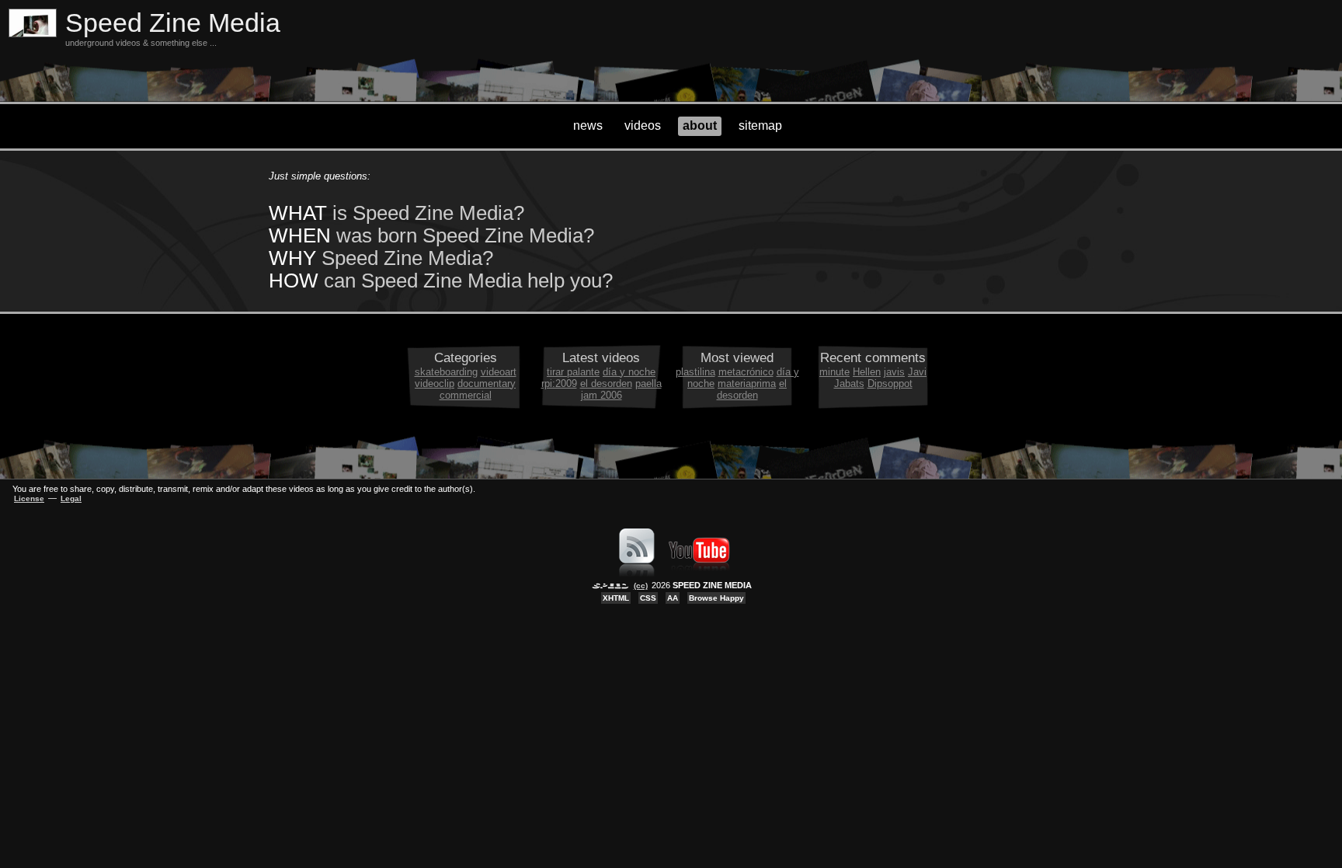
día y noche (629, 372)
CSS (648, 598)
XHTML (616, 598)
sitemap (760, 125)
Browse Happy (716, 598)
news (588, 125)
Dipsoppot (890, 383)
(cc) (641, 585)
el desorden (606, 383)
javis (894, 372)
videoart (498, 372)
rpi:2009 (559, 383)
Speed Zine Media (172, 23)
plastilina (695, 372)
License (29, 498)
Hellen (867, 372)
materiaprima (747, 383)
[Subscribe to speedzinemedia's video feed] (636, 573)
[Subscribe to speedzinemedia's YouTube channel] (699, 573)
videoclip (434, 383)
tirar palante (573, 372)
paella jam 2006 (621, 389)
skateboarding (446, 372)
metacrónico (746, 372)
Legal (71, 498)
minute (834, 372)
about (700, 125)
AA (672, 598)
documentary (486, 383)
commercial (466, 395)
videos (642, 125)
